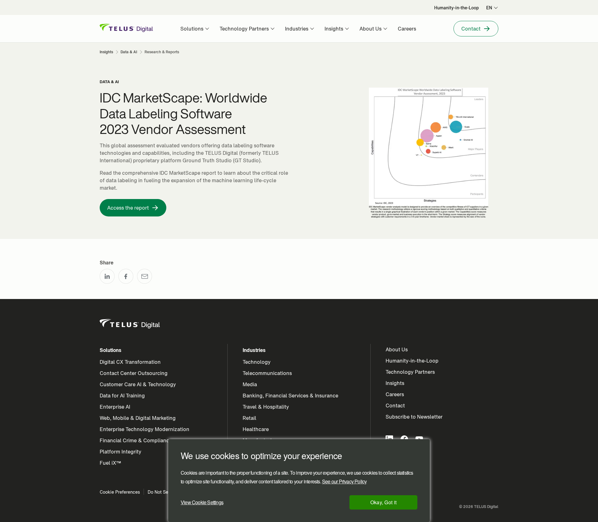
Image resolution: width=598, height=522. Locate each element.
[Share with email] (144, 276)
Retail (249, 418)
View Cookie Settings (202, 502)
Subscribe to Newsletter (414, 416)
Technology (257, 362)
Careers (395, 394)
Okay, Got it (383, 502)
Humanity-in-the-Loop (412, 360)
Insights (395, 383)
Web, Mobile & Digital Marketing (138, 418)
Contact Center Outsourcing (134, 373)
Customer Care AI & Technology (138, 384)
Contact (395, 405)
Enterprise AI (115, 406)
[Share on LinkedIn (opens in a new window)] (107, 276)
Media (250, 384)
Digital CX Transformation (130, 362)
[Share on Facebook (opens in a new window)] (125, 276)
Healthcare (256, 429)
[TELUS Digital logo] (130, 324)
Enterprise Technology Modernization (144, 429)
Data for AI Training (122, 395)
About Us (397, 349)
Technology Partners (410, 372)
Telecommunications (267, 373)
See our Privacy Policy (344, 481)
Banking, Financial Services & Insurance (290, 395)
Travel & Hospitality (266, 406)
